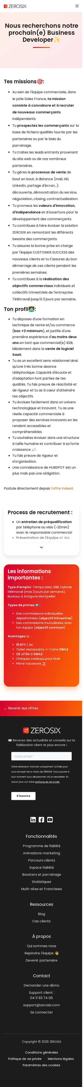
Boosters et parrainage (41, 874)
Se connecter (41, 1012)
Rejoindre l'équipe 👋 (41, 953)
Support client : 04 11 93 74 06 (41, 995)
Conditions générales (41, 1052)
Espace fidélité (41, 867)
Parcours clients (41, 860)
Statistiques (41, 881)
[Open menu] (77, 6)
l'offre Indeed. (62, 488)
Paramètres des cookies (41, 1065)
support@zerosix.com (41, 1005)
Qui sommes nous (41, 946)
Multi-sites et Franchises (41, 889)
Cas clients (41, 921)
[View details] (33, 820)
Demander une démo (41, 985)
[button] (41, 547)
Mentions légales (61, 1059)
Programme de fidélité (41, 845)
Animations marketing (41, 853)
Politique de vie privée (25, 1059)
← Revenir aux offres (21, 708)
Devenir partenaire (41, 960)
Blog (41, 914)
